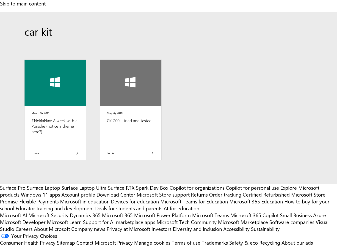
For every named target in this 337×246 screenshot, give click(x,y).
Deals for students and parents (128, 208)
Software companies (291, 222)
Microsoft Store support (163, 194)
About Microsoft (52, 228)
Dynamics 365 (85, 215)
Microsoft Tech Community (187, 222)
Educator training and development (55, 208)
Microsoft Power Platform (162, 215)
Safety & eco (243, 242)
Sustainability (265, 228)
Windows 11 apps (40, 194)
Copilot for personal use (252, 187)
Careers (24, 228)
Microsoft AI (13, 215)
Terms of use (186, 242)
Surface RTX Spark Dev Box (138, 187)
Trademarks (215, 242)
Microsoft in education (85, 201)
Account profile (78, 194)
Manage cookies (152, 242)
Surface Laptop (43, 187)
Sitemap (66, 242)
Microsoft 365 (117, 215)
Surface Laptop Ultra (84, 187)
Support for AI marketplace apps (119, 222)
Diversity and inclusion (197, 228)
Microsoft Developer (23, 222)
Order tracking (225, 194)
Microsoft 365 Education (256, 201)
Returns (199, 194)
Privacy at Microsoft (128, 228)
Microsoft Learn (64, 222)
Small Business (296, 215)
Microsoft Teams (210, 215)
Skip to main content (23, 3)
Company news (88, 228)
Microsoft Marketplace (243, 222)
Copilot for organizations (197, 187)
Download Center (116, 194)
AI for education (181, 208)
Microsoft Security (48, 215)
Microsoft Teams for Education (194, 201)
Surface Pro (12, 187)
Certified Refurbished (266, 194)
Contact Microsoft (96, 242)
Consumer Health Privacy (27, 242)
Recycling (269, 242)
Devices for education (135, 201)
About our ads (297, 242)
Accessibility (236, 228)
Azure (319, 215)
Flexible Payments (39, 201)
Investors (161, 228)
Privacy (125, 242)
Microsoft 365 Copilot (254, 215)
